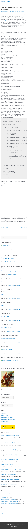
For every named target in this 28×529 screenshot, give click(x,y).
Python (3, 11)
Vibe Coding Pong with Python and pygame (10, 479)
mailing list (3, 20)
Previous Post (4, 227)
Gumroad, (9, 298)
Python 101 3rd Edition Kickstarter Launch (10, 435)
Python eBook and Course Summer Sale (9, 454)
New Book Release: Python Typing (8, 449)
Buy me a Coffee (4, 415)
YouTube (16, 261)
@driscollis (3, 413)
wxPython (7, 11)
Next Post (24, 227)
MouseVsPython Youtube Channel (8, 419)
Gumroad (9, 274)
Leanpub (14, 274)
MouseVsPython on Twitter (7, 417)
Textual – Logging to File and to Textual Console (11, 469)
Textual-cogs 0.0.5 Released (7, 464)
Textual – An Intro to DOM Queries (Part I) (10, 474)
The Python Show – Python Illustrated (9, 484)
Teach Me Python (5, 421)
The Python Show (9, 261)
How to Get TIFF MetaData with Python (9, 459)
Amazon (18, 285)
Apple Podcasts (22, 261)
